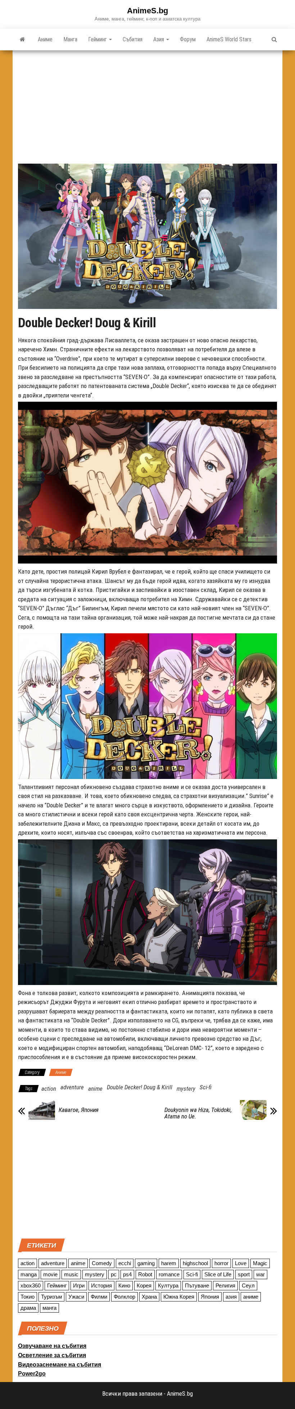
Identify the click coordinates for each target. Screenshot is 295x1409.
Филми (99, 1297)
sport (244, 1274)
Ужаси (76, 1297)
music (71, 1274)
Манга (70, 39)
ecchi (124, 1263)
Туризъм (51, 1297)
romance (169, 1274)
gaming (146, 1263)
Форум (188, 39)
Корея (144, 1285)
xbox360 (31, 1285)
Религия (225, 1285)
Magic (260, 1263)
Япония (210, 1297)
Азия (159, 39)
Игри (79, 1285)
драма (28, 1308)
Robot (145, 1274)
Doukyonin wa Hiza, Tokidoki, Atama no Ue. (198, 1113)
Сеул (248, 1285)
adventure (72, 1087)
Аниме (45, 39)
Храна (149, 1297)
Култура (168, 1285)
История (101, 1285)
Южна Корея (178, 1297)
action (48, 1088)
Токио (28, 1297)
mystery (186, 1088)
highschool (195, 1263)
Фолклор (124, 1297)
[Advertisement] (147, 104)
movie (50, 1274)
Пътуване (197, 1285)
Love (240, 1263)
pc (114, 1274)
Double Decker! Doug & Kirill (139, 1087)
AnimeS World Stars (228, 39)
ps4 (127, 1274)
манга (49, 1308)
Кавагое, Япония (79, 1110)
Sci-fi (206, 1087)
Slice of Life (217, 1274)
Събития (132, 39)
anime (95, 1088)
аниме (250, 1297)
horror (221, 1263)
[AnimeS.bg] (22, 39)
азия (231, 1297)
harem (168, 1263)
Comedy (102, 1263)
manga (29, 1274)
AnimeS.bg (147, 10)
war (260, 1274)
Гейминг (98, 39)
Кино (124, 1285)
